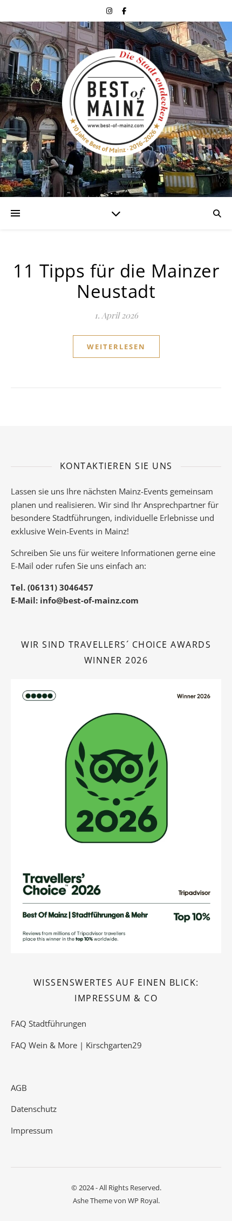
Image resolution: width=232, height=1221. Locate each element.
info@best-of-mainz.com (89, 600)
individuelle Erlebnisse (155, 517)
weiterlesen (116, 346)
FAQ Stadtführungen (48, 1023)
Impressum (32, 1130)
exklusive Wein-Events (52, 531)
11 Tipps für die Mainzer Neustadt (116, 281)
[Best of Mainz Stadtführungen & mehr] (116, 103)
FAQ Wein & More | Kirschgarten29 (76, 1045)
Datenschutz (34, 1108)
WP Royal (143, 1200)
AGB (19, 1087)
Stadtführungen (81, 517)
